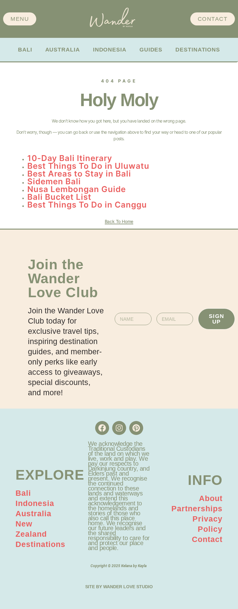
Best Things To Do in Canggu (87, 204)
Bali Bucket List (59, 197)
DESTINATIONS (197, 50)
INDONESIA (109, 50)
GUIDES (150, 50)
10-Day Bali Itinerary (69, 158)
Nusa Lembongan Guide (76, 189)
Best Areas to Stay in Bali (79, 173)
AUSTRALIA (62, 50)
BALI (25, 50)
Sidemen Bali (54, 181)
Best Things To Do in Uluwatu (88, 166)
